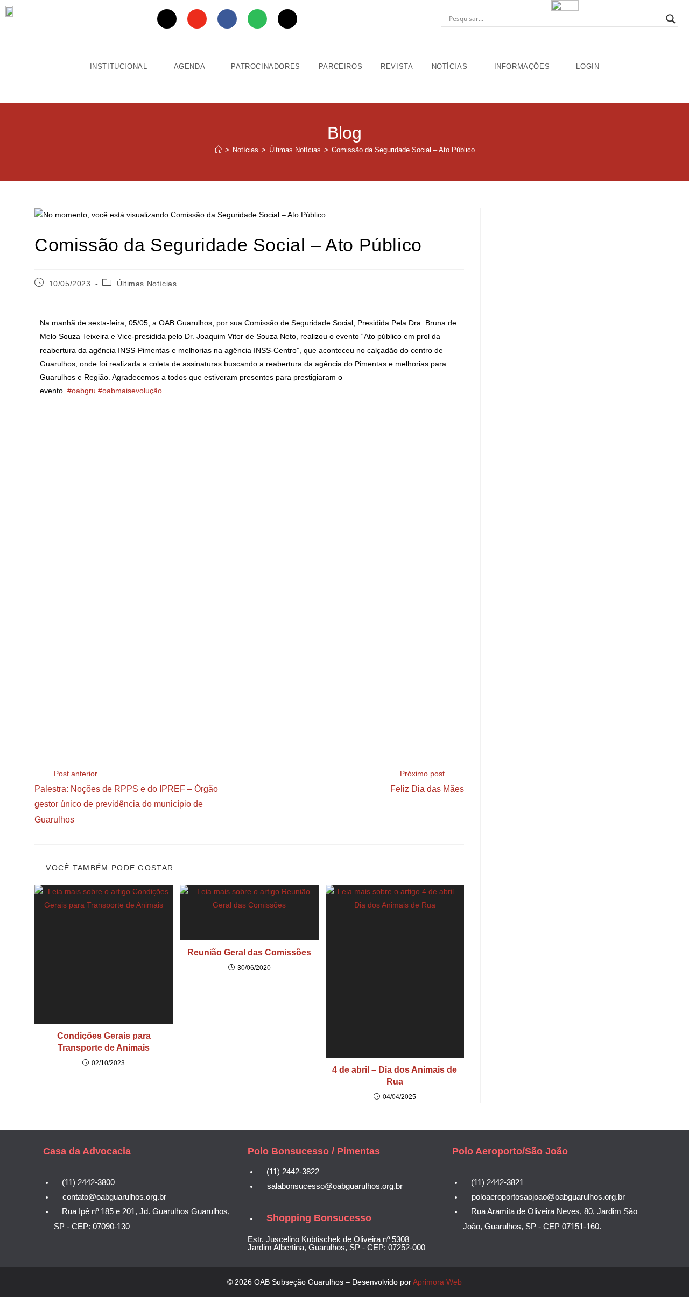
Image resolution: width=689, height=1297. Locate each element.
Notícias (451, 66)
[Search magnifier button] (670, 18)
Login (587, 66)
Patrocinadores (265, 66)
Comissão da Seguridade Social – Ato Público (403, 150)
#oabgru (81, 390)
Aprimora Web (437, 1282)
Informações (523, 66)
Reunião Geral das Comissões (249, 952)
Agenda (190, 66)
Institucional (120, 66)
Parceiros (340, 66)
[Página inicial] (218, 150)
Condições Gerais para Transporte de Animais (104, 1041)
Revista (397, 66)
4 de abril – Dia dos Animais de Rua (394, 1075)
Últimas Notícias (147, 283)
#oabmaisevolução (130, 390)
